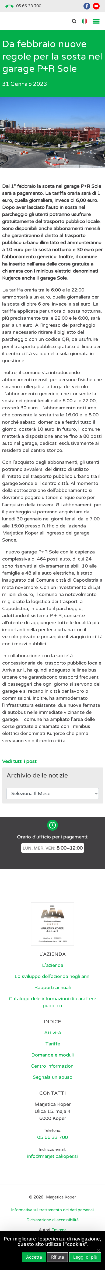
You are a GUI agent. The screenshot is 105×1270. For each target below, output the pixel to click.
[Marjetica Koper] (52, 889)
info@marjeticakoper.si (52, 1156)
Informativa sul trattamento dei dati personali (52, 1209)
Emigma (58, 1230)
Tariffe (52, 1044)
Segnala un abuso (52, 1077)
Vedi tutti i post (19, 761)
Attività (52, 1033)
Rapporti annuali (52, 987)
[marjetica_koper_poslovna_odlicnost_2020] (52, 924)
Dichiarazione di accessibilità (52, 1219)
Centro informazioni (53, 1066)
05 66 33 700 (28, 6)
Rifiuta (57, 1257)
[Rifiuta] (98, 1250)
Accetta (34, 1257)
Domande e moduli (52, 1055)
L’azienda (52, 965)
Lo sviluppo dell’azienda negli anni (52, 976)
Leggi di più (85, 1257)
